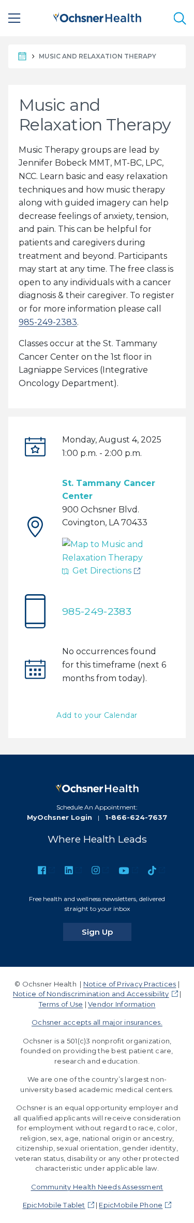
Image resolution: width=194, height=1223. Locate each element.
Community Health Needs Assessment (97, 1187)
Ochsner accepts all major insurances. (97, 1022)
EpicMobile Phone (130, 1205)
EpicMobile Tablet (54, 1205)
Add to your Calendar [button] (97, 715)
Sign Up (106, 931)
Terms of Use (61, 1004)
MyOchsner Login (59, 817)
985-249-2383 (48, 322)
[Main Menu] (14, 18)
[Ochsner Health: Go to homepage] (97, 16)
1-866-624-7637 (136, 817)
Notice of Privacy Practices (129, 984)
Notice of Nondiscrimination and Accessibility (91, 994)
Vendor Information (121, 1004)
